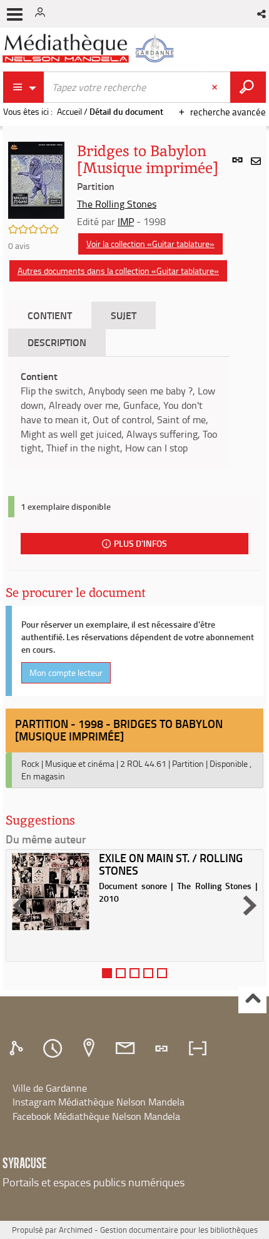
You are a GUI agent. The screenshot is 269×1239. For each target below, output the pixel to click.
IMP (126, 221)
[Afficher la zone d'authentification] (42, 14)
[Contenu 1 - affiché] (107, 973)
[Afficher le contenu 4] (148, 973)
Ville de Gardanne (50, 1088)
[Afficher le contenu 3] (134, 973)
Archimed (76, 1229)
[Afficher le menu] (14, 14)
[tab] (18, 1048)
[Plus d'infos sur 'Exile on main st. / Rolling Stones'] (51, 891)
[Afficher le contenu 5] (162, 973)
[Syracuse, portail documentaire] (90, 48)
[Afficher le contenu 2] (121, 973)
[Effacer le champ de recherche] (216, 87)
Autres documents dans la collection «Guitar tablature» (118, 271)
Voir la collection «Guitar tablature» (150, 244)
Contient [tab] (50, 315)
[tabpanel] (119, 412)
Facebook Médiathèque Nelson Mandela (96, 1116)
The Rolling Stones (116, 204)
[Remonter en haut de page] (252, 999)
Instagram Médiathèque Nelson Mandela (99, 1102)
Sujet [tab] (123, 315)
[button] (262, 14)
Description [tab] (57, 342)
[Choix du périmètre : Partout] (23, 87)
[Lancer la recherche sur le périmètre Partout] (248, 87)
